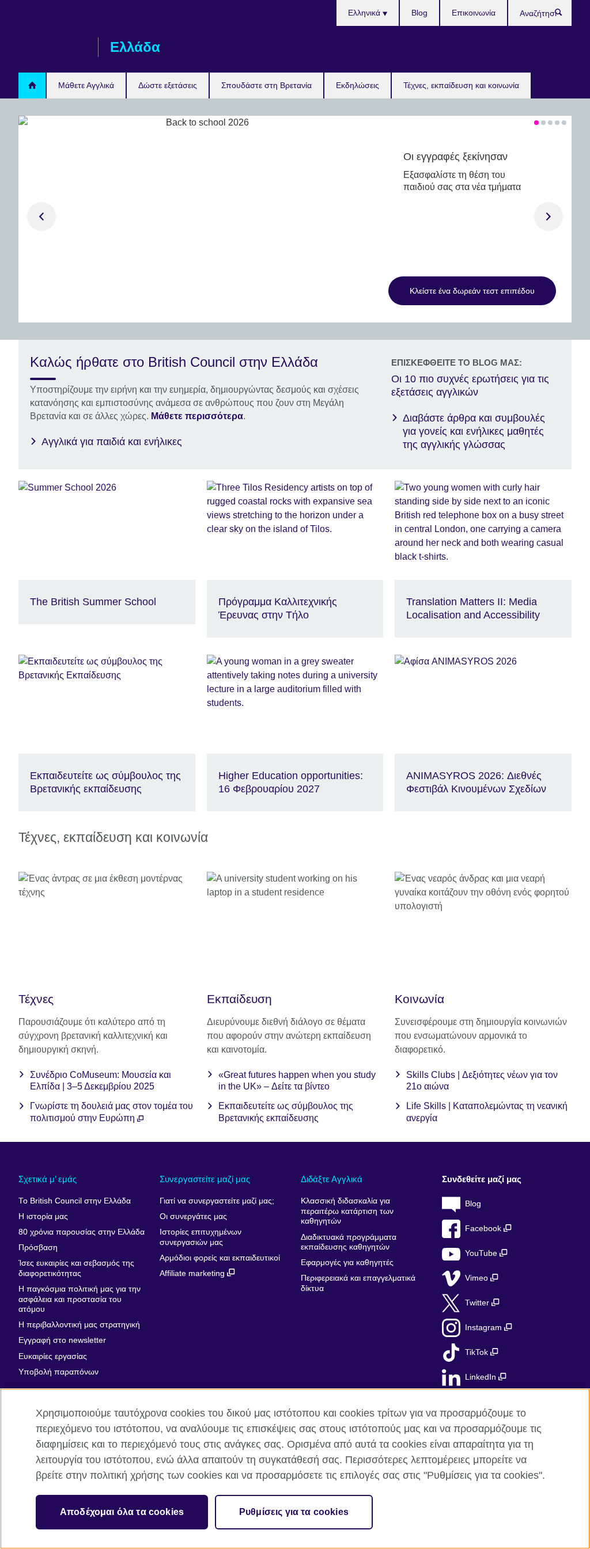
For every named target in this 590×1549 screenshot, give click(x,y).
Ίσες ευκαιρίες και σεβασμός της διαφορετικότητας (76, 1268)
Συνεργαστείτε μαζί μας (205, 1179)
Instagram (484, 1327)
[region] (295, 1468)
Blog (419, 12)
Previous (41, 216)
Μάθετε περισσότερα (197, 416)
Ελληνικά (365, 12)
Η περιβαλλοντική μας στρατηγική (79, 1324)
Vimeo (477, 1278)
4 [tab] (557, 122)
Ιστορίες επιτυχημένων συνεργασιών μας (200, 1237)
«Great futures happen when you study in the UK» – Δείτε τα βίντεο (297, 1081)
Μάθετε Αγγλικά (86, 85)
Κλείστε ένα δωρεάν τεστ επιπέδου (472, 290)
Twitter (478, 1303)
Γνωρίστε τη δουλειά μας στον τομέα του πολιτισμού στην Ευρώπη (111, 1112)
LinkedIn (481, 1377)
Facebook (484, 1228)
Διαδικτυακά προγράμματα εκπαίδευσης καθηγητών (348, 1242)
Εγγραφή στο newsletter (62, 1340)
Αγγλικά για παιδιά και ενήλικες (111, 441)
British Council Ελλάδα (52, 47)
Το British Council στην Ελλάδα (74, 1201)
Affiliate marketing (193, 1273)
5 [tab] (564, 122)
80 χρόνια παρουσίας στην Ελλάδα (81, 1232)
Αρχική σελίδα (32, 85)
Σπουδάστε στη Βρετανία (266, 85)
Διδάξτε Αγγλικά (331, 1179)
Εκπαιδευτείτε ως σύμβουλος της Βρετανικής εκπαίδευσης (285, 1112)
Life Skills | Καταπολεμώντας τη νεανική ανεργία (487, 1112)
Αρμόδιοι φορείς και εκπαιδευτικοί (220, 1258)
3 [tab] (550, 122)
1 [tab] (536, 122)
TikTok (477, 1352)
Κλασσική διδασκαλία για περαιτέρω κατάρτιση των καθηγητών (347, 1211)
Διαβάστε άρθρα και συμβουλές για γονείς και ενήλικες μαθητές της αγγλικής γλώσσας (474, 431)
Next (548, 216)
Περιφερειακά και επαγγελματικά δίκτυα (358, 1283)
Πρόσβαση (38, 1247)
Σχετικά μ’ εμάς (47, 1179)
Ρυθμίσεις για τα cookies (294, 1512)
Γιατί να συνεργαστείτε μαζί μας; (217, 1201)
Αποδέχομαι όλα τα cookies (122, 1512)
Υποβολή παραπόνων (58, 1372)
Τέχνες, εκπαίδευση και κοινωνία (461, 85)
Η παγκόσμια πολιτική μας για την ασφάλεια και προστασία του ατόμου (79, 1299)
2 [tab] (543, 122)
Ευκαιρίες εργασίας (52, 1356)
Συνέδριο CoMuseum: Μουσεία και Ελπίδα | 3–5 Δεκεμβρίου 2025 (100, 1081)
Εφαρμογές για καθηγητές (347, 1262)
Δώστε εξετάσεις (167, 85)
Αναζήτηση (564, 15)
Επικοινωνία (474, 12)
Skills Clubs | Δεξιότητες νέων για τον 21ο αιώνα (482, 1081)
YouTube (482, 1253)
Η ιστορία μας (43, 1216)
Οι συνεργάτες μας (193, 1216)
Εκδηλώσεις (357, 85)
